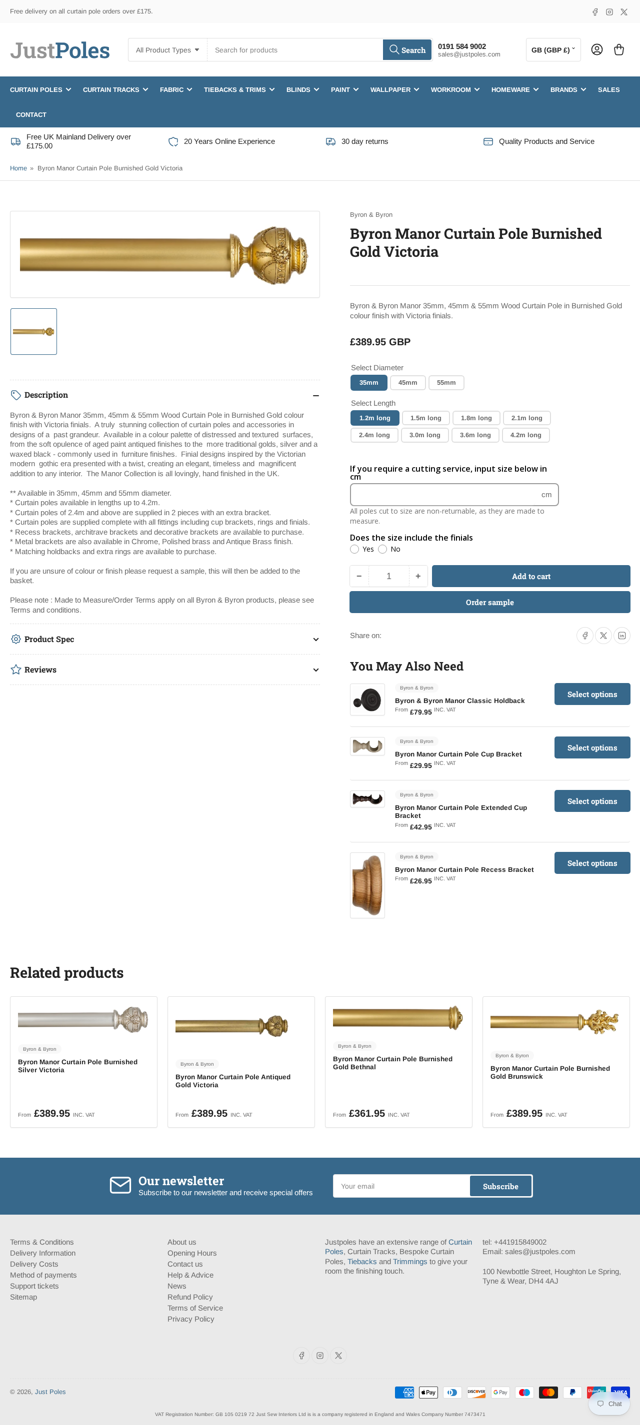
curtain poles (36, 89)
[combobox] (320, 49)
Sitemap (23, 1297)
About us (182, 1242)
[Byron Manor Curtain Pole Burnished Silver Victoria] (84, 1019)
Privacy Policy (191, 1319)
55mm (446, 382)
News (177, 1286)
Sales (609, 89)
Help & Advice (191, 1275)
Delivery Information (43, 1253)
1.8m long (476, 417)
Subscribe (500, 1186)
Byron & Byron (371, 214)
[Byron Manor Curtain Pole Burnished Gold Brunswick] (556, 1022)
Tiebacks (362, 1261)
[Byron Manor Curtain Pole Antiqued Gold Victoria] (241, 1027)
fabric (172, 89)
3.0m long (425, 435)
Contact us (185, 1264)
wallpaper (390, 89)
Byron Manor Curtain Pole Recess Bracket (464, 869)
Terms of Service (195, 1308)
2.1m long (527, 417)
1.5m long (426, 417)
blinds (298, 89)
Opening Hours (192, 1253)
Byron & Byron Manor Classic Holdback (460, 701)
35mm (369, 382)
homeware (511, 89)
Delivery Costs (34, 1264)
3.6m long (475, 435)
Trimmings (410, 1261)
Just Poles (50, 1392)
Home (18, 168)
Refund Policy (190, 1297)
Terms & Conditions (42, 1242)
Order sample (490, 602)
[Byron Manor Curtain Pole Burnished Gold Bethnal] (398, 1018)
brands (564, 89)
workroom (451, 89)
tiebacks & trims (235, 89)
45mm (408, 382)
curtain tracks (111, 89)
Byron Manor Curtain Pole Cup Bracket (458, 754)
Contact (31, 114)
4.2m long (526, 435)
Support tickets (34, 1286)
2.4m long (374, 435)
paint (340, 89)
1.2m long (375, 417)
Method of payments (43, 1275)
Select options (593, 694)
